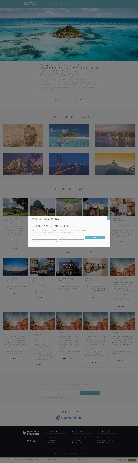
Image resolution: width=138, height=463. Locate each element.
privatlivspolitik (54, 241)
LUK (109, 218)
